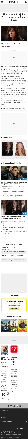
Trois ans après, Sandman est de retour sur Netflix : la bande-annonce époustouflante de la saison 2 (14, 227)
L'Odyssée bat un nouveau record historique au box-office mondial (12, 256)
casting (16, 108)
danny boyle (11, 108)
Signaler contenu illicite (14, 437)
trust (7, 108)
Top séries (4, 414)
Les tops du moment (6, 421)
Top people (4, 417)
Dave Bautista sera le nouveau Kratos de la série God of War (13, 259)
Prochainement (5, 410)
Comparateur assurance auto (7, 431)
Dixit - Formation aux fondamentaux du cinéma (11, 434)
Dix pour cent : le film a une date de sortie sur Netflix (13, 248)
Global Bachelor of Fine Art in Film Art (9, 432)
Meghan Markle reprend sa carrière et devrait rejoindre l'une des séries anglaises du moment (13, 252)
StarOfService (20, 432)
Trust (3, 157)
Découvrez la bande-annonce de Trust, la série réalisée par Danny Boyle (13, 217)
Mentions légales (4, 437)
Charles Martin (19, 23)
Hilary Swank (22, 108)
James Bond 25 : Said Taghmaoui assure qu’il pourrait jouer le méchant (14, 183)
